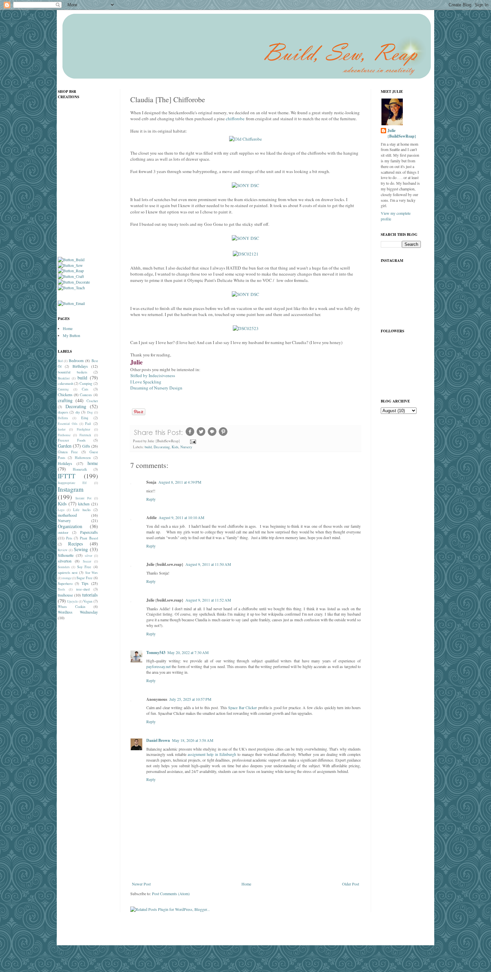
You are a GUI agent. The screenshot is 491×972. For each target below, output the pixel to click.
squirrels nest (67, 572)
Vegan (87, 601)
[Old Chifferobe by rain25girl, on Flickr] (245, 139)
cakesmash (65, 383)
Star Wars (91, 573)
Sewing (81, 549)
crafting (65, 400)
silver (88, 555)
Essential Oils (67, 424)
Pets (69, 538)
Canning (63, 389)
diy (77, 412)
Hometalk (80, 469)
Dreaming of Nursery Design (156, 388)
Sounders (64, 567)
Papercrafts (89, 532)
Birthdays (80, 366)
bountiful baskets (72, 372)
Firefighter (83, 429)
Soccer (87, 561)
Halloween (83, 457)
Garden (64, 446)
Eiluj (84, 418)
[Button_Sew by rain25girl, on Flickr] (70, 265)
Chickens (65, 394)
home (93, 463)
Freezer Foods (72, 440)
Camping (85, 383)
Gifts (86, 446)
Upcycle (72, 601)
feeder (61, 429)
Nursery (186, 447)
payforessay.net (158, 666)
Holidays (65, 463)
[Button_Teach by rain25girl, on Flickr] (71, 287)
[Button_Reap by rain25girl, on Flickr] (71, 270)
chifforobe (235, 119)
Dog (90, 412)
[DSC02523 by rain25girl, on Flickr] (245, 328)
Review (62, 550)
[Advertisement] (84, 731)
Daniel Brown (158, 740)
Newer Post (141, 883)
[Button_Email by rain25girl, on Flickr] (71, 303)
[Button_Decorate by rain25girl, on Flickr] (74, 282)
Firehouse (64, 435)
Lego (61, 510)
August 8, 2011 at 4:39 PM (179, 482)
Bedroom (76, 360)
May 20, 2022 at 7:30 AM (188, 652)
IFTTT (66, 476)
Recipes (75, 543)
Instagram (71, 489)
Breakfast (64, 378)
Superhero (65, 583)
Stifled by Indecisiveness (152, 375)
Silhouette (65, 555)
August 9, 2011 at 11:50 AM (208, 564)
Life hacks (82, 509)
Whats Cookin (71, 606)
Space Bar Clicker (242, 707)
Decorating (162, 447)
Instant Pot (83, 498)
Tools (61, 589)
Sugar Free (84, 578)
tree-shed (83, 589)
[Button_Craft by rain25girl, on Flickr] (71, 276)
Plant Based (89, 538)
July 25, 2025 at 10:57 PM (190, 699)
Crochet (92, 400)
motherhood (67, 515)
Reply (151, 499)
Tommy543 (155, 652)
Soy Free (84, 566)
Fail (88, 423)
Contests (86, 394)
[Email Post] (192, 441)
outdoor (63, 532)
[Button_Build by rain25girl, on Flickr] (71, 259)
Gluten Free (68, 452)
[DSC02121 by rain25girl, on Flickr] (245, 254)
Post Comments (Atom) (171, 893)
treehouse (65, 595)
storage (66, 578)
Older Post (350, 883)
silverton (64, 560)
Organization (70, 526)
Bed (60, 361)
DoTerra (63, 418)
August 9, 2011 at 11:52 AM (208, 600)
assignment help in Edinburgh (212, 754)
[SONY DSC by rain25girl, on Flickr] (245, 185)
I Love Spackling (145, 382)
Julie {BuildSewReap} (401, 133)
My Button (71, 335)
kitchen (84, 503)
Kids (175, 447)
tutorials (90, 595)
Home (246, 883)
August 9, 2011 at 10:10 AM (181, 517)
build (148, 447)
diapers (63, 412)
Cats (85, 389)
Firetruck (85, 435)
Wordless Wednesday (78, 612)
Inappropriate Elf (72, 483)
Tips (85, 583)
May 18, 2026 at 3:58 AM (192, 740)
